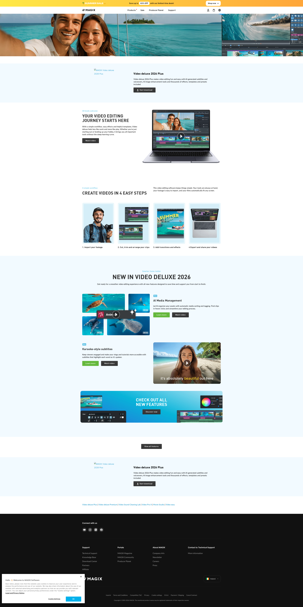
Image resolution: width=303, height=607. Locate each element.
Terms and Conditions (120, 595)
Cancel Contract (191, 595)
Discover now (151, 412)
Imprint (108, 595)
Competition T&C (136, 595)
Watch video (90, 141)
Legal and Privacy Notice (14, 593)
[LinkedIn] (96, 530)
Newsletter (157, 557)
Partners (85, 565)
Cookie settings (157, 595)
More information (195, 553)
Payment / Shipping (177, 595)
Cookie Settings (54, 599)
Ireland (213, 579)
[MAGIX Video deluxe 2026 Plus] (112, 83)
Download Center (89, 561)
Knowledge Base (89, 557)
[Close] (81, 576)
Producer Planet (124, 561)
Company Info (158, 553)
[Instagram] (90, 530)
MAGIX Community (126, 557)
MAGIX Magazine (125, 553)
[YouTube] (84, 530)
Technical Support (89, 553)
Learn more (161, 315)
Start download (146, 90)
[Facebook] (101, 530)
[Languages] (219, 10)
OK (73, 599)
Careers (156, 561)
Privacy (146, 595)
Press (155, 565)
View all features (151, 446)
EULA (166, 595)
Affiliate (85, 569)
